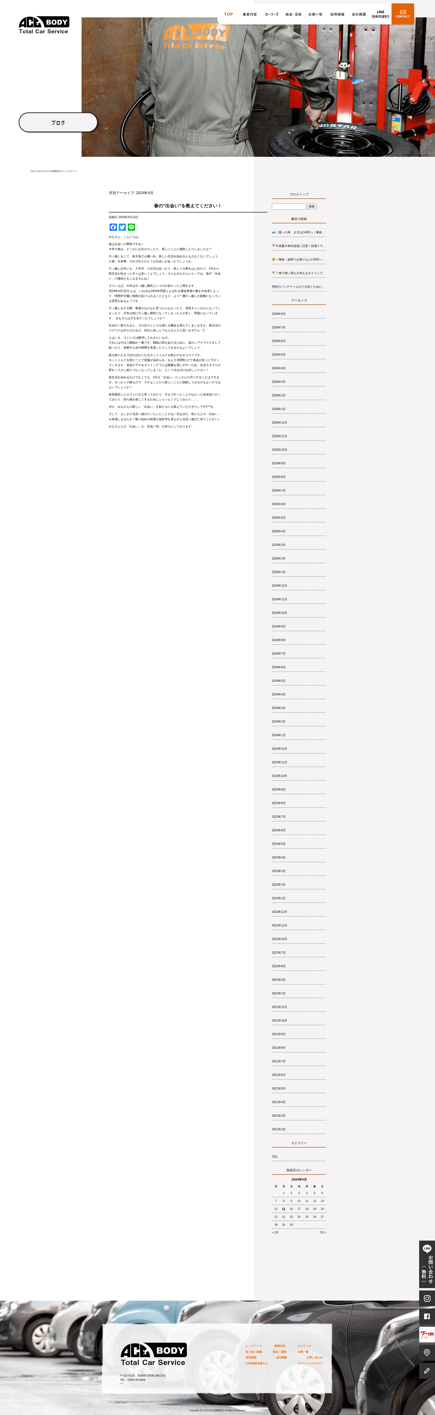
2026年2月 (279, 395)
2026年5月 (279, 354)
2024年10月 (279, 613)
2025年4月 (279, 531)
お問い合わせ (403, 15)
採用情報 (337, 15)
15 (283, 1208)
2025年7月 (279, 490)
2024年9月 (279, 626)
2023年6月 (279, 830)
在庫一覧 (315, 15)
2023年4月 (279, 857)
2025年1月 (279, 572)
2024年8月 (279, 640)
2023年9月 (279, 789)
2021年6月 (279, 1075)
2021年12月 (279, 1007)
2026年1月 (279, 409)
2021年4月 (279, 1102)
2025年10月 (279, 449)
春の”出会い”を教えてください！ (188, 205)
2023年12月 (279, 748)
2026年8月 (279, 314)
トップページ (228, 15)
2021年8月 (279, 1047)
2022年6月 (279, 966)
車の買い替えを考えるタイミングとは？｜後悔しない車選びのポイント (302, 273)
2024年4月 (279, 694)
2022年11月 (279, 925)
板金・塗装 (293, 15)
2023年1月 (279, 898)
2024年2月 (279, 721)
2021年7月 (279, 1061)
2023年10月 (279, 776)
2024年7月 (279, 653)
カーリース (272, 15)
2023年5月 (279, 844)
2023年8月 (279, 803)
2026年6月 (279, 341)
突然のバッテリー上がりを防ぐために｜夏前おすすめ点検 (299, 286)
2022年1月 (279, 993)
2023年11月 (279, 762)
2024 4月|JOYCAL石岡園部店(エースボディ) (53, 171)
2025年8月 (279, 477)
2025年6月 (279, 504)
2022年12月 (279, 912)
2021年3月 (279, 1115)
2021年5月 (279, 1088)
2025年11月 (279, 436)
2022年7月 (279, 952)
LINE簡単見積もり (381, 15)
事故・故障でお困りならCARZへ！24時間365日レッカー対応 (302, 259)
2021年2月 (279, 1129)
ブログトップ (299, 194)
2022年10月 (279, 939)
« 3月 (275, 1232)
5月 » (323, 1232)
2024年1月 (279, 735)
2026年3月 (279, 381)
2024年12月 (279, 585)
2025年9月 (279, 463)
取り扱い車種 (254, 1351)
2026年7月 (279, 327)
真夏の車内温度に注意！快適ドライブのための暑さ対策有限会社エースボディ (302, 246)
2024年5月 (279, 680)
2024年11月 (279, 599)
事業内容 (250, 15)
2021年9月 (279, 1034)
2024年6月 (279, 667)
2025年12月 (279, 422)
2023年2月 (279, 884)
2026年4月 (279, 368)
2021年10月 (279, 1020)
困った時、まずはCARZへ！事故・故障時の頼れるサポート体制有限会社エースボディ (302, 232)
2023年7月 (279, 816)
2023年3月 (279, 871)
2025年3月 (279, 545)
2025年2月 (279, 558)
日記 (275, 1156)
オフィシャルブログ (310, 1363)
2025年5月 (279, 517)
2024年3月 (279, 708)
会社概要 (359, 15)
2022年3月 (279, 979)
